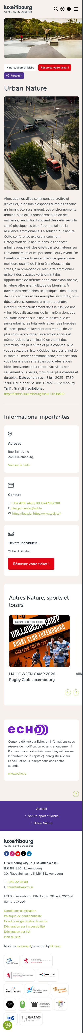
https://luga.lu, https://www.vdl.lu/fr (36, 513)
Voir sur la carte (19, 465)
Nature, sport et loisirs (43, 816)
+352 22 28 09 (17, 881)
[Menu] (76, 9)
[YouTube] (17, 853)
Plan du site (12, 937)
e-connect (24, 946)
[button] (68, 692)
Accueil (41, 808)
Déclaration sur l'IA (17, 931)
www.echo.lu (17, 773)
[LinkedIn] (29, 853)
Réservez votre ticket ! (55, 68)
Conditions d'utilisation (20, 910)
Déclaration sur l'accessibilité (24, 926)
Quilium (55, 946)
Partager (16, 76)
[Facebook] (6, 853)
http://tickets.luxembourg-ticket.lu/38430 (34, 393)
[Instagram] (12, 853)
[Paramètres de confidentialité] (7, 1025)
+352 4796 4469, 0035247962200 (35, 503)
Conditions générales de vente (25, 921)
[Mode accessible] (62, 9)
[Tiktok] (23, 853)
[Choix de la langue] (69, 9)
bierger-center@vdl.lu (26, 508)
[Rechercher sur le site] (56, 9)
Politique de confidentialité (23, 916)
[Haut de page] (76, 794)
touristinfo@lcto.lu (20, 887)
